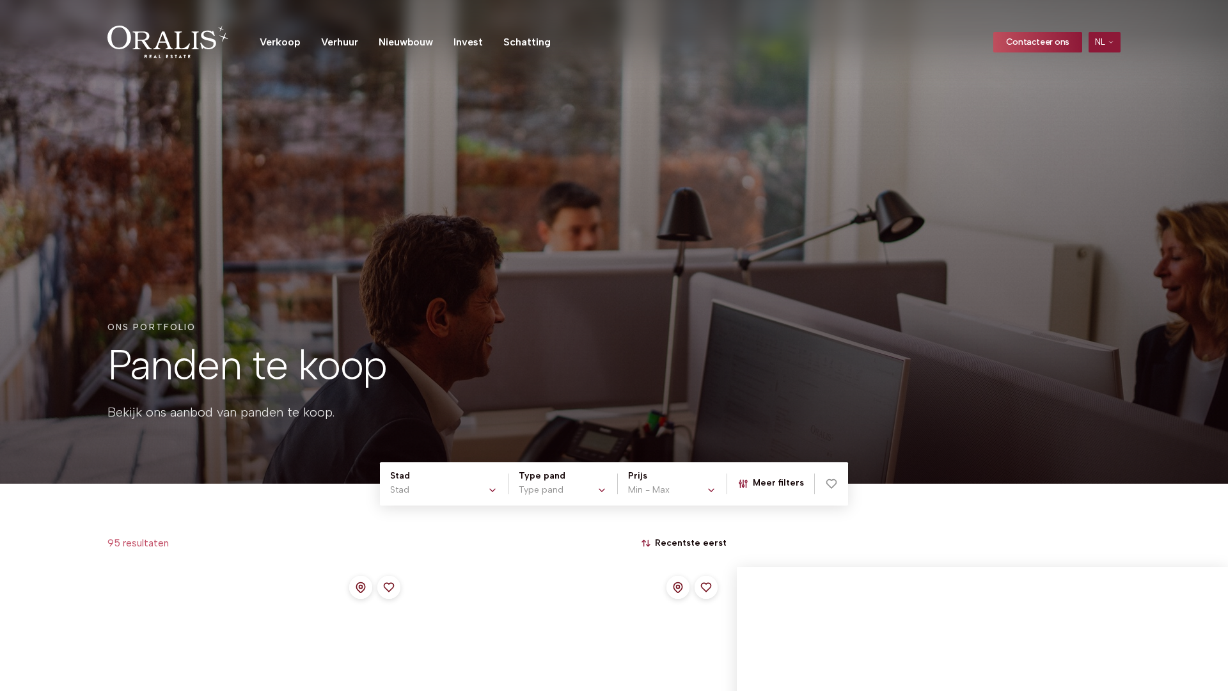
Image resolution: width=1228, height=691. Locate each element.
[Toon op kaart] (360, 587)
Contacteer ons (1037, 41)
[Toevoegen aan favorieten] (388, 587)
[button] (831, 483)
